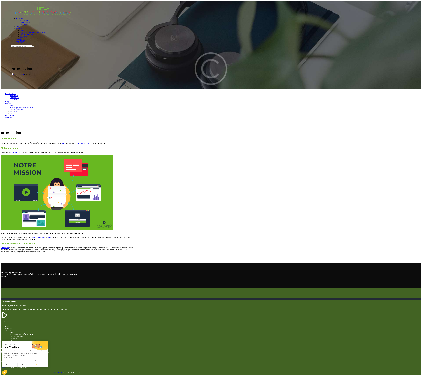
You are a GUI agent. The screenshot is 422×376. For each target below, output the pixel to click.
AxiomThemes (58, 372)
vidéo (50, 237)
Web (11, 340)
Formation (13, 338)
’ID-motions (14, 152)
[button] (4, 372)
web (63, 143)
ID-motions (5, 248)
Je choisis (25, 365)
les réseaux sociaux (82, 143)
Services (8, 330)
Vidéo (12, 332)
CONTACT (9, 328)
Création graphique (16, 336)
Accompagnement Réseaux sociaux (22, 334)
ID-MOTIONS (18, 74)
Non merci (9, 365)
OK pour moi (40, 365)
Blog (7, 326)
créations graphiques (38, 237)
